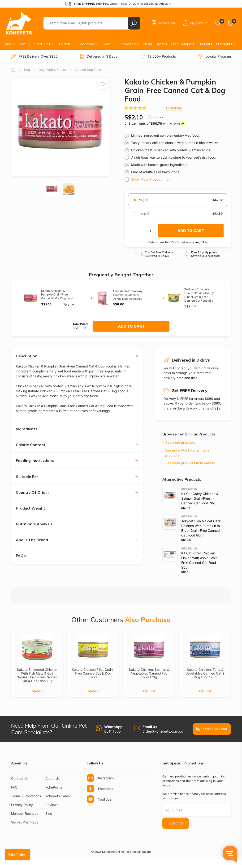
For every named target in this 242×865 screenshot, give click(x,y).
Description (26, 356)
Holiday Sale (129, 44)
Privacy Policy (22, 805)
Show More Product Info (150, 179)
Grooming (86, 44)
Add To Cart (131, 326)
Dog (7, 44)
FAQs (21, 555)
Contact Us (19, 778)
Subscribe (175, 823)
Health (64, 44)
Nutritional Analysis (34, 524)
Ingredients (26, 429)
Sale (106, 44)
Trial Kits (205, 44)
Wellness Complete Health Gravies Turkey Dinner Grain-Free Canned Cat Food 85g (199, 294)
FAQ (14, 787)
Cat (23, 44)
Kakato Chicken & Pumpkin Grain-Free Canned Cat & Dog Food (57, 294)
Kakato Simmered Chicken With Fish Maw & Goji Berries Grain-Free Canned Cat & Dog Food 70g (37, 675)
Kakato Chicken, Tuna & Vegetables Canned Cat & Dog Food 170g (205, 673)
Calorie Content (30, 445)
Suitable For (27, 476)
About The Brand (32, 540)
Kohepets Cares (57, 796)
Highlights (224, 44)
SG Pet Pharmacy (24, 822)
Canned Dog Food (88, 70)
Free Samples (182, 44)
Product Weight (30, 508)
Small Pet (42, 44)
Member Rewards (24, 813)
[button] (136, 108)
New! (147, 44)
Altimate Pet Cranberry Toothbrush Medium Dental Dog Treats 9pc (128, 294)
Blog (48, 813)
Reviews (51, 805)
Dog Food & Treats (52, 70)
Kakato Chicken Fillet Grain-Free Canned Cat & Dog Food (93, 673)
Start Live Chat (215, 729)
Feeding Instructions (35, 460)
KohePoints (53, 787)
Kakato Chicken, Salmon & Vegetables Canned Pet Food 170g (149, 673)
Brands (161, 44)
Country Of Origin (32, 492)
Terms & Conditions (26, 796)
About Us (52, 778)
